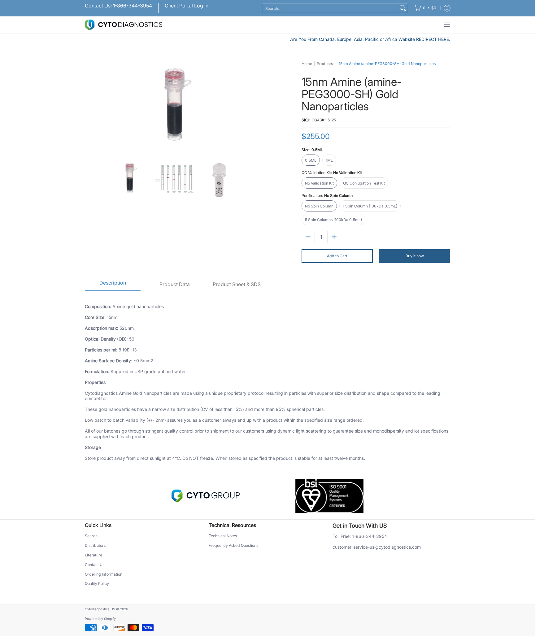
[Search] (403, 8)
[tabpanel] (267, 378)
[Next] (260, 107)
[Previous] (89, 107)
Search (91, 536)
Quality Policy (97, 583)
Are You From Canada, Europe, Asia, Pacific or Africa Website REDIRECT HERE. (370, 39)
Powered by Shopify (100, 619)
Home (307, 63)
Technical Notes (223, 536)
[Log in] (447, 8)
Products (325, 63)
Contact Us (94, 564)
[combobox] (330, 8)
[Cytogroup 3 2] (205, 496)
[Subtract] (308, 237)
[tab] (113, 285)
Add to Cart (337, 256)
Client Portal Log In (186, 5)
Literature (93, 555)
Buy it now (415, 256)
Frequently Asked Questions (233, 545)
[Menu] (447, 24)
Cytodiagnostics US (100, 609)
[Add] (334, 237)
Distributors (95, 545)
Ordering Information (103, 574)
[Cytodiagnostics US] (123, 24)
